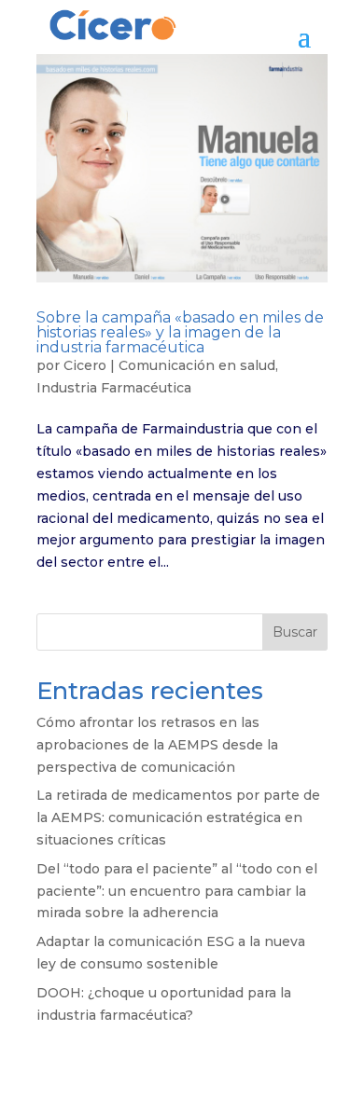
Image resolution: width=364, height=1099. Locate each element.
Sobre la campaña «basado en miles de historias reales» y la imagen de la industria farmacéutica (180, 332)
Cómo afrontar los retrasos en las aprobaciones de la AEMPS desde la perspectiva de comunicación (157, 745)
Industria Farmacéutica (113, 387)
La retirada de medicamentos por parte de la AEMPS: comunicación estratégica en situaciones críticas (178, 817)
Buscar (295, 632)
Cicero (84, 365)
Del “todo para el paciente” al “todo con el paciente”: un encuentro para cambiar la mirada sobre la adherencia (176, 891)
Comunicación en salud (197, 365)
